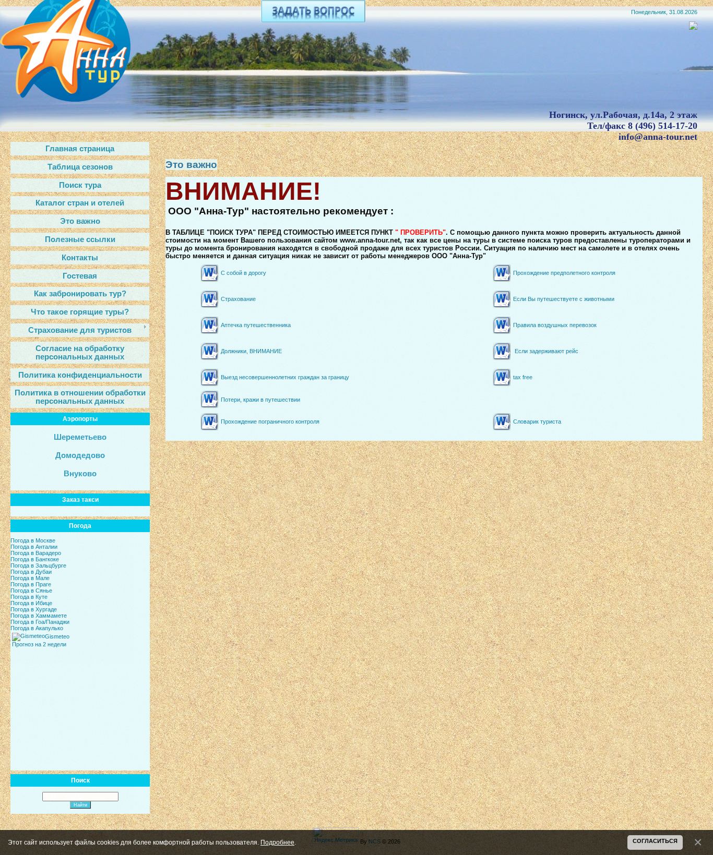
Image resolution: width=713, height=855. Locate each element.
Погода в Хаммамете (38, 615)
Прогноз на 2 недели (39, 644)
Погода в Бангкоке (34, 559)
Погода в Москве (32, 540)
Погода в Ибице (31, 603)
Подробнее (277, 842)
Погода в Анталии (33, 547)
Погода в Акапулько (36, 628)
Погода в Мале (30, 578)
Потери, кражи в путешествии (260, 399)
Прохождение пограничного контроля (270, 421)
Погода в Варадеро (35, 553)
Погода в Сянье (31, 590)
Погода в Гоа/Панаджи (39, 622)
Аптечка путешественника (256, 325)
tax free (522, 377)
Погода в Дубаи (31, 572)
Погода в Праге (30, 584)
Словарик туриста (537, 421)
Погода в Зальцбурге (38, 565)
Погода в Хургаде (33, 609)
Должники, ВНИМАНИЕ (251, 351)
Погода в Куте (28, 597)
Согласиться (655, 841)
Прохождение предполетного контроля (564, 273)
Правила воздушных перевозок (555, 325)
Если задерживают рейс (546, 351)
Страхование (238, 299)
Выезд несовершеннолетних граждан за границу (285, 377)
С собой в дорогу (243, 273)
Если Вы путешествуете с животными (563, 299)
